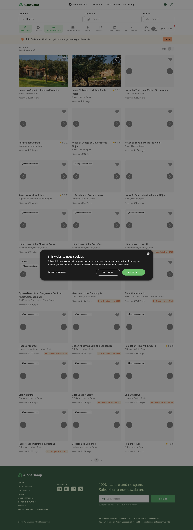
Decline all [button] (108, 272)
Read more (123, 264)
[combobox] (148, 253)
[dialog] (96, 265)
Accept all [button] (134, 272)
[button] (57, 272)
